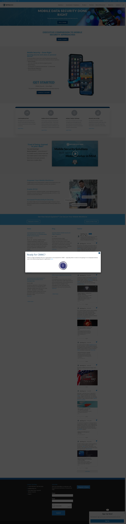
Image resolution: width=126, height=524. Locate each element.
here (52, 259)
